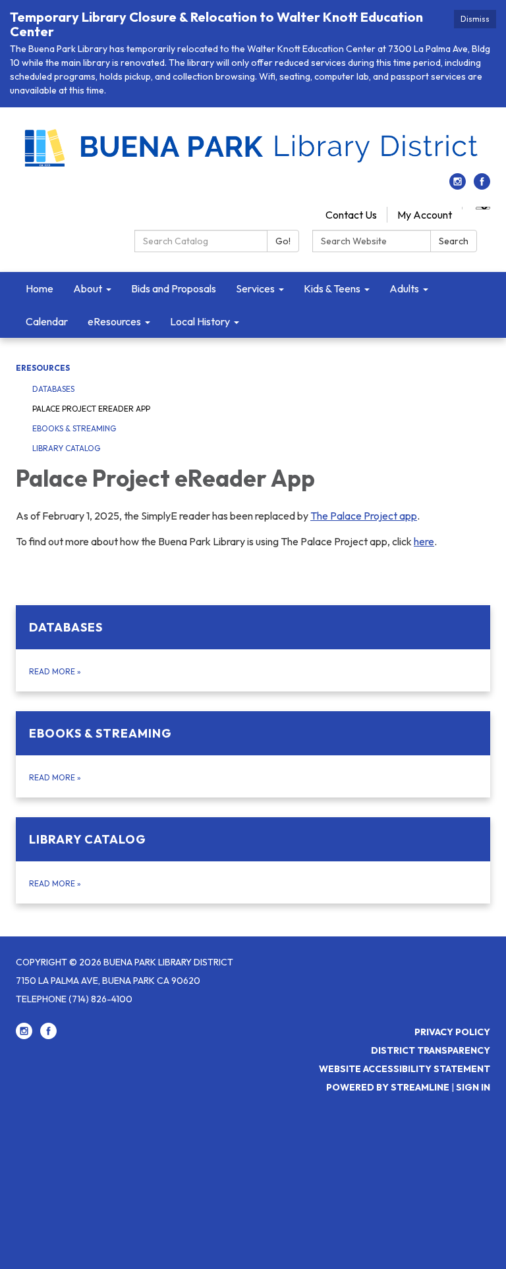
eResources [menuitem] (114, 321)
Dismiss (475, 19)
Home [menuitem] (39, 288)
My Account (424, 214)
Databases (53, 389)
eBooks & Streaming (74, 428)
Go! (283, 241)
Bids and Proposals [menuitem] (173, 288)
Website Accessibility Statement (404, 1069)
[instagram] (457, 185)
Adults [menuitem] (404, 288)
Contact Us (351, 214)
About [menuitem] (87, 288)
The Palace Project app (363, 515)
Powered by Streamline (387, 1087)
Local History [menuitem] (200, 321)
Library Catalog (66, 448)
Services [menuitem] (255, 288)
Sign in (473, 1087)
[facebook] (482, 185)
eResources (43, 368)
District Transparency (430, 1050)
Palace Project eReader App (91, 409)
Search (453, 241)
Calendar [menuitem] (47, 321)
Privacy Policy (452, 1032)
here (424, 541)
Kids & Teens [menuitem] (332, 288)
